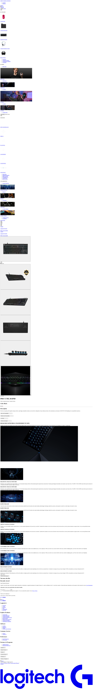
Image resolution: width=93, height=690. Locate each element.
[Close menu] (1, 9)
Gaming (1, 226)
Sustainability (5, 609)
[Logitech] (2, 7)
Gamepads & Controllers (7, 621)
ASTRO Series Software (7, 628)
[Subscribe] (11, 589)
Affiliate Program (6, 644)
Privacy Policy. (35, 590)
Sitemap (17, 663)
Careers (4, 606)
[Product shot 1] (15, 249)
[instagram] (1, 597)
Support (1, 5)
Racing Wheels (5, 618)
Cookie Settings (13, 663)
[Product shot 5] (15, 353)
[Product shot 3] (15, 302)
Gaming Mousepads (6, 615)
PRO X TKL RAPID (4, 230)
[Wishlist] (1, 223)
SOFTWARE (2, 220)
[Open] (1, 225)
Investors (4, 607)
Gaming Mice (5, 614)
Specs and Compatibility (4, 413)
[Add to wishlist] (1, 262)
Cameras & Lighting (6, 620)
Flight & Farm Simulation (7, 619)
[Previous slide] (1, 574)
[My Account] (1, 224)
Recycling (4, 610)
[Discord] (5, 597)
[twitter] (2, 597)
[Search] (1, 221)
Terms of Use (2, 663)
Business (4, 3)
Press (3, 608)
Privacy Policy (7, 663)
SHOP (2, 8)
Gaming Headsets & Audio (7, 617)
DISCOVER (3, 114)
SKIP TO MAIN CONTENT (5, 0)
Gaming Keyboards (3, 228)
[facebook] (3, 597)
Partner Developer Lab (6, 645)
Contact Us (4, 634)
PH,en (3, 6)
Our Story (4, 605)
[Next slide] (4, 574)
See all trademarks (89, 585)
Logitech (4, 2)
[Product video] (15, 381)
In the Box (2, 418)
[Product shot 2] (15, 277)
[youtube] (4, 597)
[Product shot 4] (15, 327)
